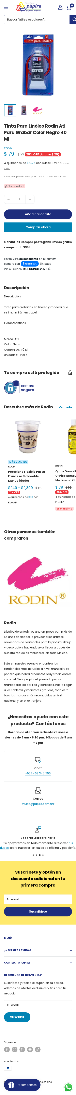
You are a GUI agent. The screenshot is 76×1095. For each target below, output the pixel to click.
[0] (68, 7)
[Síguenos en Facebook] (7, 1049)
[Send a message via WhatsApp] (68, 1087)
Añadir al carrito (38, 214)
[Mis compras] (60, 7)
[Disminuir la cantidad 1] (8, 199)
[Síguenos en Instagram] (14, 1049)
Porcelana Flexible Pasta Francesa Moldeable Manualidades (26, 476)
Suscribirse (38, 911)
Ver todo (65, 407)
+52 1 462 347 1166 (38, 773)
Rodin (8, 148)
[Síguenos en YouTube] (30, 1049)
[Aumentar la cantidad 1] (30, 199)
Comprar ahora (38, 227)
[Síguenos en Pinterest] (22, 1049)
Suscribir (17, 1017)
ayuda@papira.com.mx (38, 804)
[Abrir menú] (6, 7)
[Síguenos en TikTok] (38, 1049)
